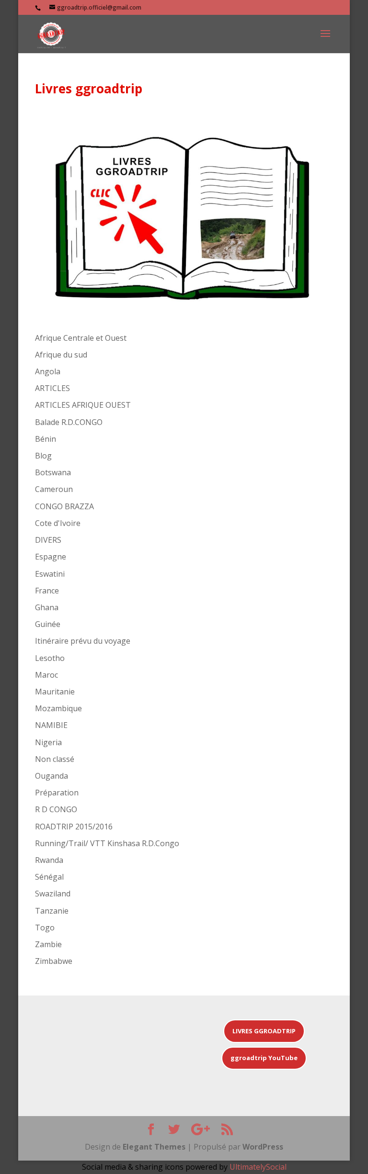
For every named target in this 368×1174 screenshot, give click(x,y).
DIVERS (48, 540)
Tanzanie (52, 911)
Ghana (46, 607)
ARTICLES (52, 388)
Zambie (48, 944)
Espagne (50, 556)
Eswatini (50, 574)
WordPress (262, 1146)
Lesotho (50, 658)
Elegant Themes (154, 1146)
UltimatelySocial (258, 1167)
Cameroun (54, 489)
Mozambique (58, 708)
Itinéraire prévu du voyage (82, 641)
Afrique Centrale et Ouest (80, 338)
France (47, 590)
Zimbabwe (53, 961)
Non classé (54, 759)
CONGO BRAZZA (64, 506)
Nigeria (48, 742)
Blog (43, 455)
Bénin (45, 439)
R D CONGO (56, 809)
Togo (45, 927)
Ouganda (51, 776)
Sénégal (49, 877)
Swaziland (52, 893)
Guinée (47, 624)
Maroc (46, 675)
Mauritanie (55, 691)
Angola (47, 371)
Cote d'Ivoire (57, 523)
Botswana (53, 472)
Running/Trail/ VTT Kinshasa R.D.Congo (107, 843)
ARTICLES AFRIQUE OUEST (83, 405)
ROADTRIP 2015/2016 (74, 826)
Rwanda (49, 860)
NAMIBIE (51, 725)
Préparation (57, 792)
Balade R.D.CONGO (69, 422)
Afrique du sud (61, 354)
